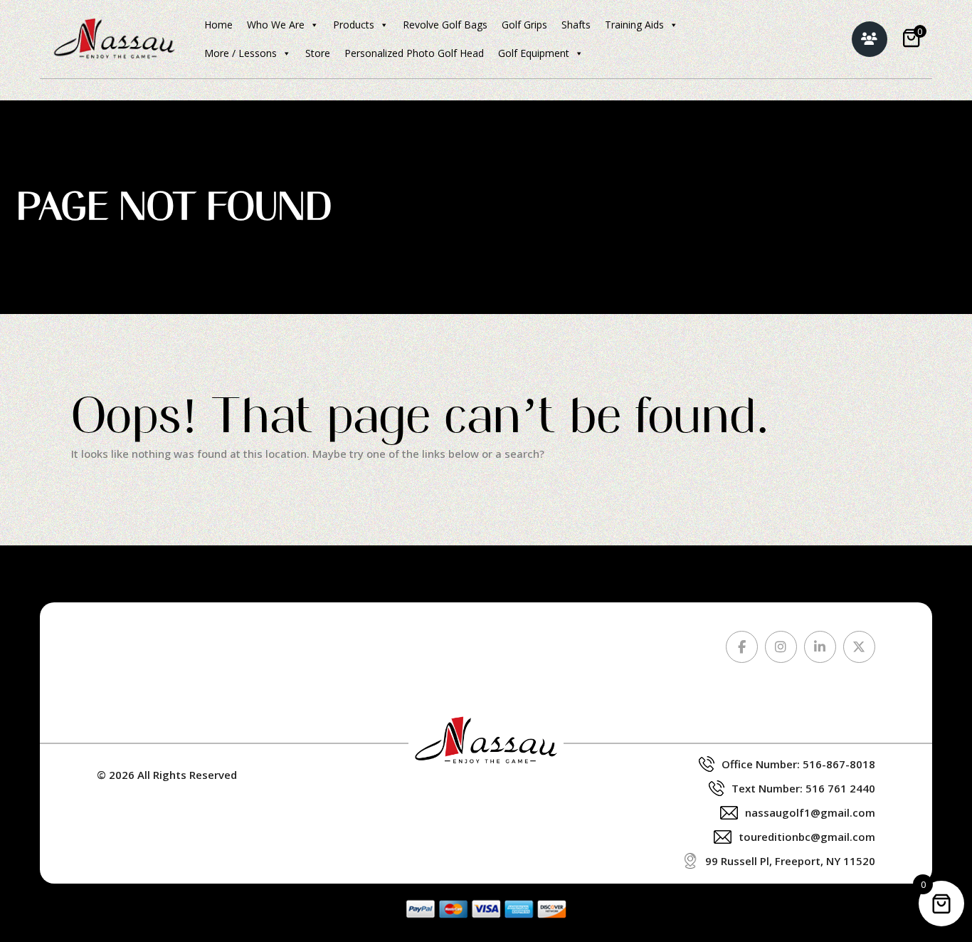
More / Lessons (240, 53)
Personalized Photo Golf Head (414, 53)
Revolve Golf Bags (445, 24)
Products (353, 24)
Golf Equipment (533, 53)
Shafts (576, 24)
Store (317, 53)
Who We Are (276, 24)
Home (218, 24)
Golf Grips (524, 24)
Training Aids (634, 24)
